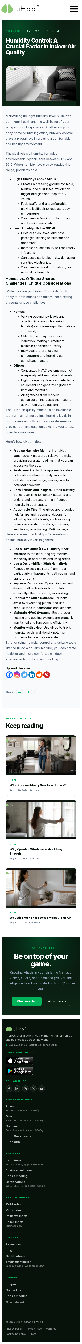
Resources (13, 1244)
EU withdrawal (15, 1302)
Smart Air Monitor (18, 1261)
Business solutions (19, 1170)
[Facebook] (9, 674)
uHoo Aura (13, 1160)
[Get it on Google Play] (19, 1071)
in (19, 692)
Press (33, 1333)
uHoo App (13, 1141)
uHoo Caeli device (18, 1136)
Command (13, 1126)
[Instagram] (17, 674)
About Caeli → (57, 1001)
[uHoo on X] (33, 1088)
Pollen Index (14, 1222)
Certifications (15, 1182)
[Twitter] (24, 674)
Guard (10, 1116)
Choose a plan (26, 1001)
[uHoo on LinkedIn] (17, 1088)
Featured (13, 31)
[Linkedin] (31, 674)
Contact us (13, 1290)
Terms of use (34, 1328)
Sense (10, 1106)
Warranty (50, 1328)
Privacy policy (14, 1328)
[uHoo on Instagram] (25, 1088)
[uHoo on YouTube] (41, 1088)
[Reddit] (39, 674)
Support (11, 1284)
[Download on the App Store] (19, 1061)
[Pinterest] (46, 674)
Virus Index (13, 1210)
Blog (9, 1250)
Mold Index (13, 1204)
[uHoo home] (16, 1028)
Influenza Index (16, 1216)
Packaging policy (16, 1333)
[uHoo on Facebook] (9, 1088)
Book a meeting (16, 1176)
